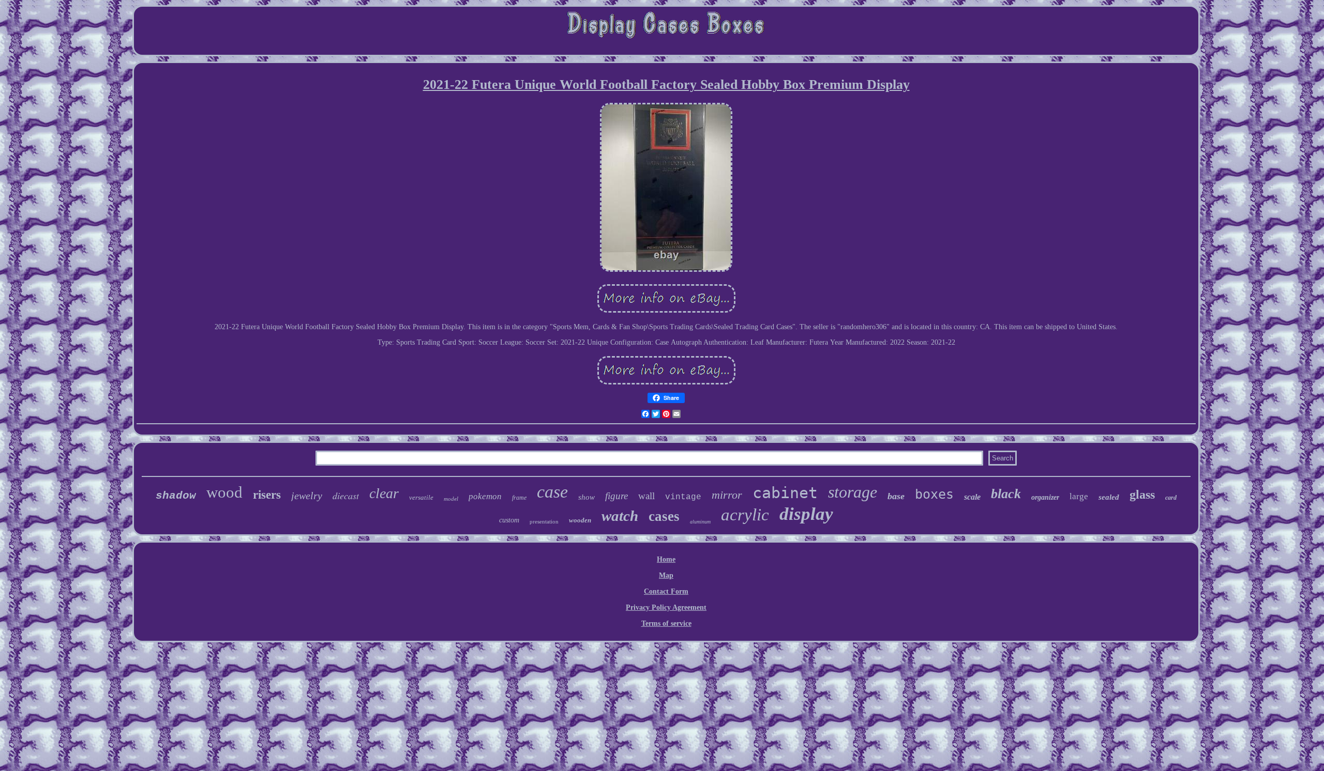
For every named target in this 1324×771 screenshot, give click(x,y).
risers (267, 494)
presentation (544, 521)
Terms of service (666, 623)
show (586, 497)
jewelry (306, 495)
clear (384, 493)
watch (619, 515)
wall (646, 495)
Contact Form (666, 591)
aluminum (700, 522)
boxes (934, 494)
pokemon (485, 496)
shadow (176, 496)
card (1171, 497)
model (451, 499)
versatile (421, 497)
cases (664, 516)
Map (666, 575)
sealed (1109, 497)
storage (852, 492)
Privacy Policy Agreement (666, 607)
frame (519, 497)
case (552, 491)
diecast (346, 495)
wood (224, 492)
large (1079, 496)
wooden (580, 520)
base (896, 496)
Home (666, 559)
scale (972, 496)
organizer (1045, 497)
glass (1142, 494)
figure (616, 495)
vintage (683, 497)
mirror (727, 494)
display (806, 514)
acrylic (745, 514)
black (1006, 493)
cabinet (785, 493)
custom (509, 520)
